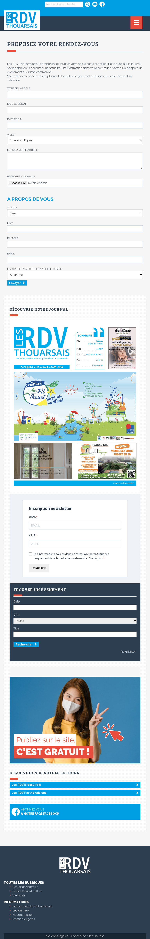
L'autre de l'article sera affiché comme (34, 269)
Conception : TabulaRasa (87, 936)
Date (16, 601)
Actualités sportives (25, 887)
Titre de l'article (19, 88)
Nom (10, 222)
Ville (11, 134)
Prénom (12, 238)
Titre (16, 628)
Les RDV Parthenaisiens (29, 792)
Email (11, 253)
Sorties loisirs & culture (27, 891)
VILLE (32, 535)
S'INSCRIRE (39, 568)
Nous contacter (22, 915)
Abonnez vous (40, 811)
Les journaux (20, 910)
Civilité (12, 207)
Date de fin (14, 119)
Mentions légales (23, 919)
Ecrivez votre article (22, 149)
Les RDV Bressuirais (26, 784)
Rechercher (24, 644)
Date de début (17, 103)
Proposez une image (21, 176)
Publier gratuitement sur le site (32, 906)
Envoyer (15, 283)
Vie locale (18, 895)
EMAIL (32, 516)
